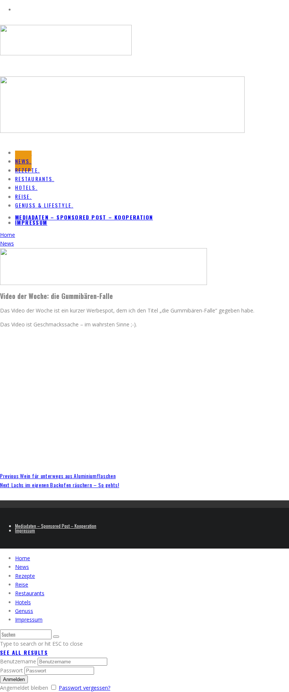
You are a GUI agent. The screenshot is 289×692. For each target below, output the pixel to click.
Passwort (11, 670)
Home (22, 558)
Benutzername (18, 661)
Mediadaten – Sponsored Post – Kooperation (84, 217)
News (22, 566)
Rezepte (25, 575)
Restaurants (29, 593)
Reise (21, 584)
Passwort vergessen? (84, 687)
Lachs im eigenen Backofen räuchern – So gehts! (59, 485)
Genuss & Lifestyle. (44, 205)
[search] (56, 637)
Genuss (24, 610)
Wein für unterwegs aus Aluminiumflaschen (58, 476)
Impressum (31, 222)
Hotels (23, 602)
